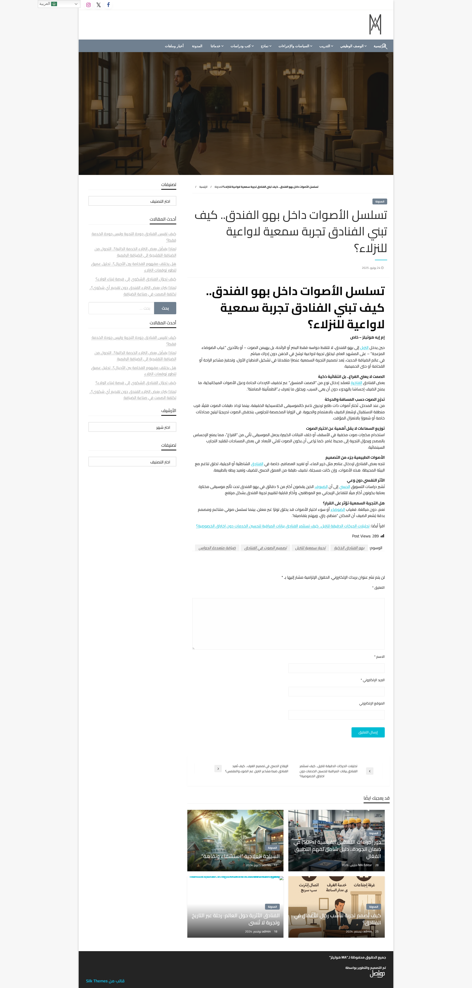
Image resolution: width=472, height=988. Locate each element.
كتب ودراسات (241, 46)
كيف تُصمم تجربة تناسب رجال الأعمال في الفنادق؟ (337, 919)
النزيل (364, 347)
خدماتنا (216, 46)
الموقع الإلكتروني (372, 703)
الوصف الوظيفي (352, 46)
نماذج (264, 46)
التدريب (324, 46)
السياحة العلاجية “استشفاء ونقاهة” (240, 856)
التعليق (378, 588)
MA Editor (365, 865)
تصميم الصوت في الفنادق (265, 547)
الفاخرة (356, 382)
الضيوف (321, 486)
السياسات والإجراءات (294, 46)
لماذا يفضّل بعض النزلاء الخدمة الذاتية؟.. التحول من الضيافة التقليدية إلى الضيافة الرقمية (135, 252)
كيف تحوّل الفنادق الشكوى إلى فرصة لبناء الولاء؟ (136, 279)
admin (266, 865)
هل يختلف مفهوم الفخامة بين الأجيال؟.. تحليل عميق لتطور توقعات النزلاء (133, 267)
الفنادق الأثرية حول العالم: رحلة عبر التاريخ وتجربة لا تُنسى (236, 919)
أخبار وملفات (174, 46)
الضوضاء (338, 509)
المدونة (197, 46)
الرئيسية (203, 186)
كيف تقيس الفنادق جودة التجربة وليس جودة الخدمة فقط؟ (134, 237)
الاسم (379, 657)
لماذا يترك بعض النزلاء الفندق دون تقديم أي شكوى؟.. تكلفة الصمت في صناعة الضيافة (133, 291)
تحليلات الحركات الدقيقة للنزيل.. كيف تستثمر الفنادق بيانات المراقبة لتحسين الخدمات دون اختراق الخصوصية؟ (282, 526)
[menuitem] (352, 46)
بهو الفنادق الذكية (349, 547)
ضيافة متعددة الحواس (217, 547)
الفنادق (257, 463)
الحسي (344, 486)
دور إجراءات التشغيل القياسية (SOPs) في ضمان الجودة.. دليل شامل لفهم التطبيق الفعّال (337, 849)
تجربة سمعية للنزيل (310, 547)
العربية (45, 3)
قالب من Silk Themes (105, 981)
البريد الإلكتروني (373, 680)
